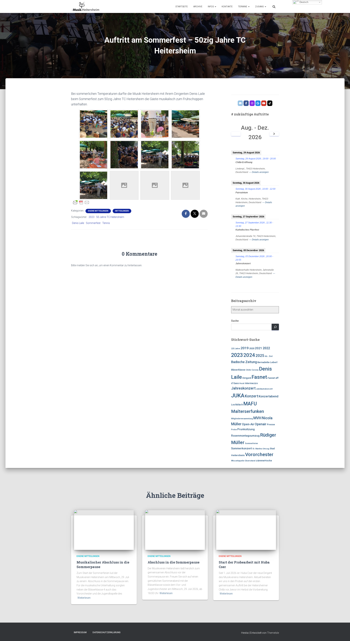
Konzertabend (268, 396)
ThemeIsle (273, 632)
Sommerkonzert (241, 448)
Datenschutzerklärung (106, 632)
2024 (249, 355)
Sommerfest (93, 223)
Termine (243, 6)
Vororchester (259, 454)
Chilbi (248, 370)
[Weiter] (274, 134)
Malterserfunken (247, 411)
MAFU (250, 404)
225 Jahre (235, 348)
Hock (241, 383)
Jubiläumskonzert (264, 389)
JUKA (237, 395)
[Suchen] (275, 327)
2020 (251, 348)
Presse (271, 424)
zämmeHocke (264, 460)
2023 (91, 217)
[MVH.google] (257, 103)
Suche (235, 320)
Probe (234, 429)
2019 (245, 348)
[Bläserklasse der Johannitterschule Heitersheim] (263, 103)
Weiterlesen (84, 597)
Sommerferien (251, 443)
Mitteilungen (122, 211)
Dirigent (246, 378)
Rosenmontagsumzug (245, 435)
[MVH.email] (240, 103)
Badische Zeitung (244, 362)
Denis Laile (78, 223)
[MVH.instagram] (252, 103)
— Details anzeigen (259, 172)
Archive (197, 6)
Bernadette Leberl (267, 362)
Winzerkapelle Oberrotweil (243, 461)
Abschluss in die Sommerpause (173, 562)
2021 (258, 348)
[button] (215, 6)
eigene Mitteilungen (98, 211)
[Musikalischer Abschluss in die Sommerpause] (104, 529)
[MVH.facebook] (246, 103)
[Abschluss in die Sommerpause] (175, 529)
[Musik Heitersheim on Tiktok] (269, 103)
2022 (266, 348)
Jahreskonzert (243, 388)
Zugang (259, 6)
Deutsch (303, 2)
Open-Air (248, 424)
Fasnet (259, 377)
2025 (260, 355)
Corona (255, 370)
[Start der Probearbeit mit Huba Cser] (246, 529)
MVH (257, 418)
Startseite (181, 6)
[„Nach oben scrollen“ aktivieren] (342, 633)
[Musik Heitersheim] (85, 6)
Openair (260, 424)
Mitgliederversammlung (242, 418)
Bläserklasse (238, 369)
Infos (211, 6)
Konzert (251, 396)
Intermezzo (251, 383)
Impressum (80, 632)
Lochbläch (237, 404)
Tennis (106, 223)
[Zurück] (236, 134)
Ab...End (269, 356)
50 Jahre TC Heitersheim (110, 217)
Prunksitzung (246, 429)
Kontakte (227, 6)
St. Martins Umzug (260, 449)
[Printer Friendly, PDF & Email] (81, 202)
